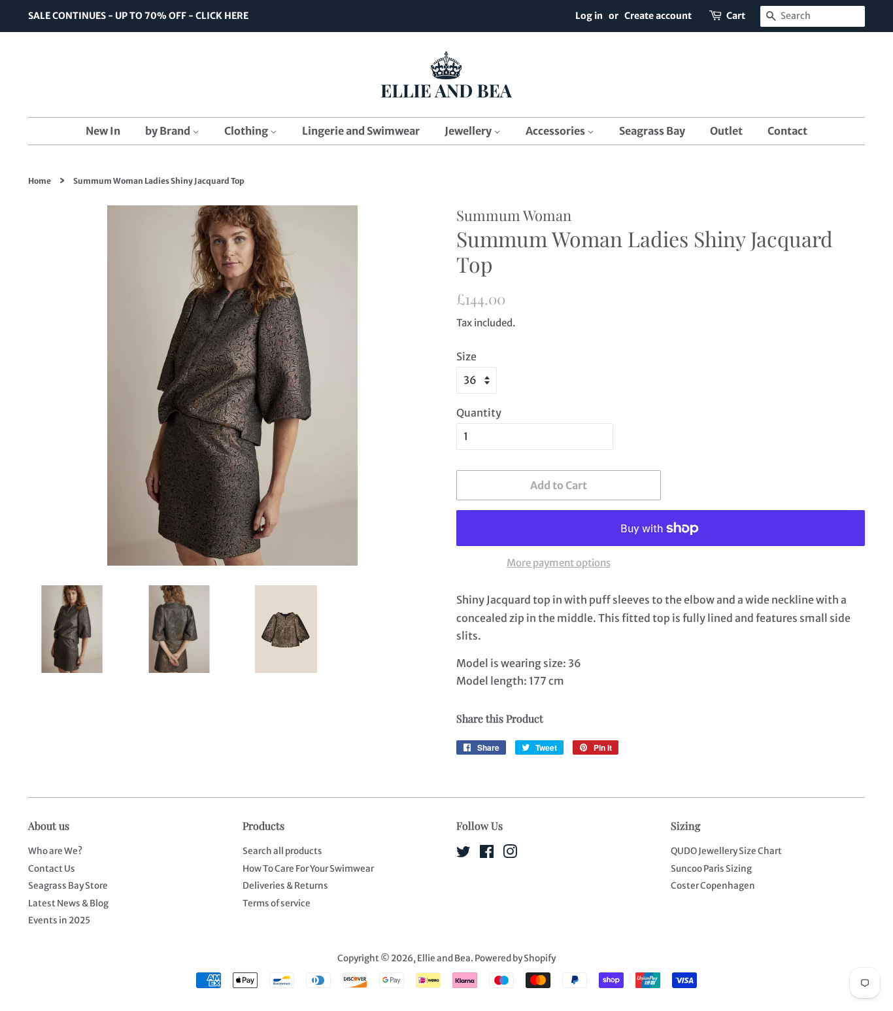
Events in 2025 (59, 920)
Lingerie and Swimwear (361, 130)
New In (103, 130)
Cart (735, 16)
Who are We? (55, 851)
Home (39, 181)
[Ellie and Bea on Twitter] (463, 854)
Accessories (556, 130)
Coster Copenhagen (713, 885)
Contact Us (51, 868)
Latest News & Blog (68, 903)
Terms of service (277, 903)
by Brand (168, 130)
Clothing (247, 130)
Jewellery (469, 130)
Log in (589, 16)
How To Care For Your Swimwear (308, 868)
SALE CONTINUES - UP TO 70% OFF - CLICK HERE (138, 16)
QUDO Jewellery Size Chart (726, 851)
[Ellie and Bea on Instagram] (510, 854)
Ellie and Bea (444, 958)
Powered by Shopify (515, 958)
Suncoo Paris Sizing (711, 868)
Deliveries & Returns (285, 885)
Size (466, 356)
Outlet (726, 130)
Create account (658, 16)
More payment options (559, 563)
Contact (787, 130)
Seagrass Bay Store (68, 885)
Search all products (282, 851)
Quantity (478, 412)
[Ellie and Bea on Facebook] (486, 854)
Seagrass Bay (652, 130)
